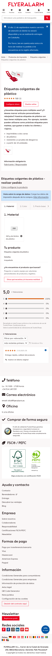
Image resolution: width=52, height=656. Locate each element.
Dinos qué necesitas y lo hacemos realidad (23, 279)
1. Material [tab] (9, 206)
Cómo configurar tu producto (14, 187)
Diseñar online (30, 104)
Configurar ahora (12, 104)
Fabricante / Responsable (15, 164)
